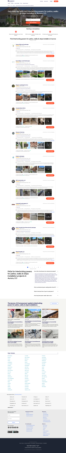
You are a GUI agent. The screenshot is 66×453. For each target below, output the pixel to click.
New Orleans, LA (37, 401)
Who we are (45, 426)
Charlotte (26, 378)
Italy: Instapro (33, 443)
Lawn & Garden (17, 3)
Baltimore (26, 359)
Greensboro (27, 380)
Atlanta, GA (12, 396)
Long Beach (10, 362)
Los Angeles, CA (36, 399)
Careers (44, 428)
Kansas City (27, 368)
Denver (9, 373)
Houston (43, 373)
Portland (43, 355)
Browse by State (18, 394)
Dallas (43, 368)
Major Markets (11, 353)
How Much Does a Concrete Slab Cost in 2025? (49, 322)
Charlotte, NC (24, 396)
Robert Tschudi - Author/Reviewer (14, 319)
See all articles (54, 303)
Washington (10, 376)
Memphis (43, 363)
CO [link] (11, 5)
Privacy (28, 445)
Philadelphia (44, 359)
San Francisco (10, 370)
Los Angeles (10, 363)
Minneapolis (27, 365)
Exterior (12, 3)
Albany (26, 373)
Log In (51, 1)
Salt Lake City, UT (37, 403)
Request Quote (50, 55)
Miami (9, 381)
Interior (9, 3)
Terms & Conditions (38, 447)
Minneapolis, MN (25, 401)
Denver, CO (12, 399)
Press (44, 429)
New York (26, 375)
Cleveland (27, 386)
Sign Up (56, 1)
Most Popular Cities (10, 394)
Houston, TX (24, 399)
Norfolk (43, 378)
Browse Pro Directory (29, 414)
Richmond (44, 380)
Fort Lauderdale (11, 378)
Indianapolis (10, 389)
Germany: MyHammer (28, 443)
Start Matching (33, 22)
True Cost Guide (45, 414)
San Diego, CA (12, 405)
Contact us (45, 432)
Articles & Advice (25, 3)
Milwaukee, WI (12, 401)
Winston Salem (27, 383)
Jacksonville (10, 380)
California (30, 445)
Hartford (9, 375)
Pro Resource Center (29, 428)
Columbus (27, 388)
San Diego (9, 368)
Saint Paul (26, 367)
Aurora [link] (14, 5)
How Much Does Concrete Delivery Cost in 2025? (15, 322)
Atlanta (9, 386)
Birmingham (10, 355)
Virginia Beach (44, 381)
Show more (52, 140)
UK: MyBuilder (45, 443)
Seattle (43, 383)
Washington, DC (48, 405)
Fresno (9, 360)
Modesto (9, 365)
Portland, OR (24, 403)
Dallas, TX (47, 396)
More (21, 3)
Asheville (26, 376)
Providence (44, 362)
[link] (33, 45)
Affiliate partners (45, 435)
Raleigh (26, 381)
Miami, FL (47, 399)
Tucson (9, 359)
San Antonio (44, 375)
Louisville (26, 355)
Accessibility (37, 446)
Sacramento (10, 367)
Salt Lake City (44, 376)
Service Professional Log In (30, 425)
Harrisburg (44, 357)
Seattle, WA (36, 405)
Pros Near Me (45, 418)
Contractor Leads (29, 429)
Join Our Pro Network (29, 426)
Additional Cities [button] (10, 407)
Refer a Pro (45, 417)
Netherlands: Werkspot (39, 443)
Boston (26, 360)
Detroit (26, 362)
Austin (43, 367)
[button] (19, 74)
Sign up (13, 422)
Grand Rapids (27, 363)
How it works (45, 425)
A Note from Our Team (46, 420)
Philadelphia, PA (13, 403)
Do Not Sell (33, 445)
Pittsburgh (44, 360)
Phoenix (9, 357)
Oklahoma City (27, 389)
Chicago (9, 388)
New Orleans (27, 357)
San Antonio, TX (48, 403)
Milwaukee (44, 386)
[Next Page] (40, 267)
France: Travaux (21, 443)
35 (38, 267)
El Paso (43, 370)
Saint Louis (27, 370)
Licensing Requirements (47, 421)
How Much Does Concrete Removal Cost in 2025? (32, 342)
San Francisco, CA (25, 405)
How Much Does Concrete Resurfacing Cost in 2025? (47, 342)
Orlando (9, 383)
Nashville (43, 365)
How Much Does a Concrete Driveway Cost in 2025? (33, 322)
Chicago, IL (36, 396)
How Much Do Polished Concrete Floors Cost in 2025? (15, 342)
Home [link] (9, 5)
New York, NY (47, 401)
